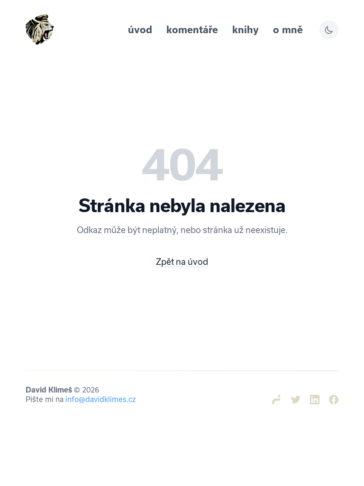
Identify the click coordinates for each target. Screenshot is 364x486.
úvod (140, 29)
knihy (245, 29)
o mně (288, 29)
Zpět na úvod (182, 262)
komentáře (192, 29)
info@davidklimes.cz (100, 399)
